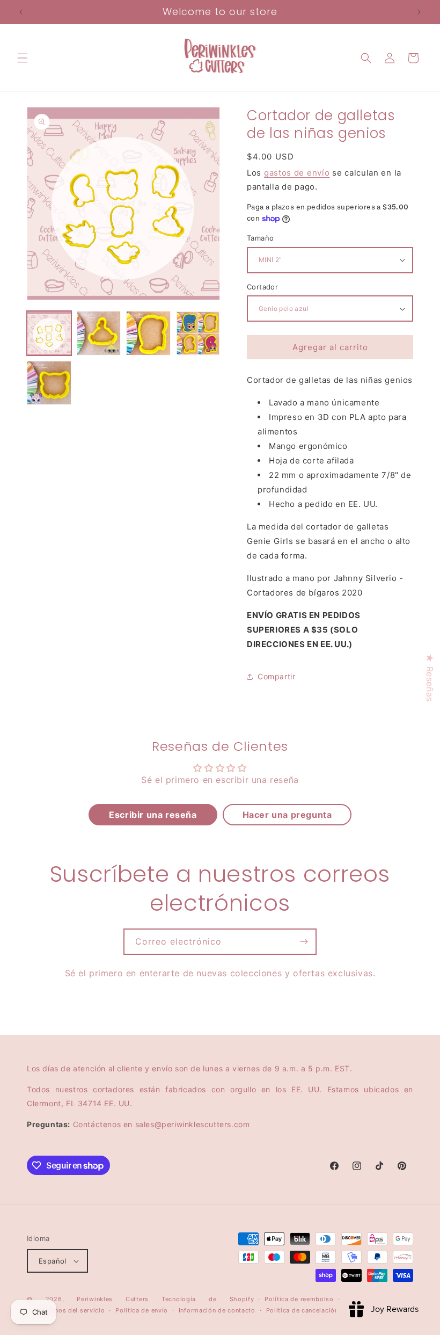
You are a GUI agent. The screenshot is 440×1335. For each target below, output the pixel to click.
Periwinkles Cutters (113, 1299)
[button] (22, 58)
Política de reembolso (299, 1299)
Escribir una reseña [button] (152, 814)
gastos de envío (297, 173)
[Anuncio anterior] (21, 12)
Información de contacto (217, 1310)
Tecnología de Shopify (208, 1299)
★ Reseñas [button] (429, 677)
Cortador (262, 286)
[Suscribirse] (304, 941)
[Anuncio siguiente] (419, 12)
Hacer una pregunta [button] (287, 814)
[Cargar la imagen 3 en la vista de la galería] (148, 333)
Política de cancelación (302, 1310)
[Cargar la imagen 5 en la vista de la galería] (49, 383)
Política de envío (141, 1310)
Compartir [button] (276, 676)
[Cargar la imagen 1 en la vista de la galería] (49, 333)
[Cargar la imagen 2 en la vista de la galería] (99, 333)
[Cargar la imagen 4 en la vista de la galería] (198, 333)
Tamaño (260, 238)
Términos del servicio (71, 1310)
